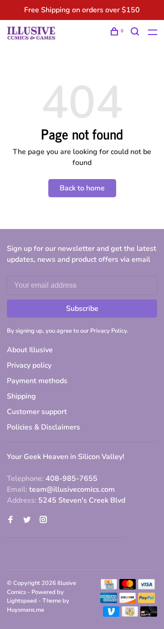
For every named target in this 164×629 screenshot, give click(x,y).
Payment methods (37, 381)
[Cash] (130, 614)
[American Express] (108, 601)
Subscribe (82, 309)
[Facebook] (10, 520)
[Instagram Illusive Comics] (43, 520)
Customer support (37, 412)
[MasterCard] (127, 587)
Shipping (21, 396)
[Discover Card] (127, 601)
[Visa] (146, 587)
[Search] (136, 33)
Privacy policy (29, 365)
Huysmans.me (25, 610)
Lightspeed (22, 601)
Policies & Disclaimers (43, 427)
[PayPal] (146, 601)
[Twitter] (27, 520)
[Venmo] (111, 614)
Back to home (82, 188)
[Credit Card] (109, 587)
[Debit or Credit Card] (148, 614)
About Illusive (30, 350)
